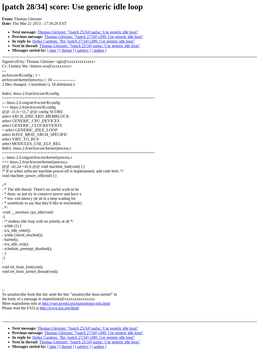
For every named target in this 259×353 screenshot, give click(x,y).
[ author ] (99, 50)
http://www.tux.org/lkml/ (59, 308)
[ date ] (52, 50)
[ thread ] (66, 50)
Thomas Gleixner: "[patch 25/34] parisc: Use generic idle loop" (87, 32)
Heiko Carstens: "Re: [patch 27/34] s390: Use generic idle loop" (83, 41)
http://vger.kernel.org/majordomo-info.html (76, 303)
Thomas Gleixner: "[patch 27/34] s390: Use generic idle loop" (93, 36)
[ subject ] (83, 50)
